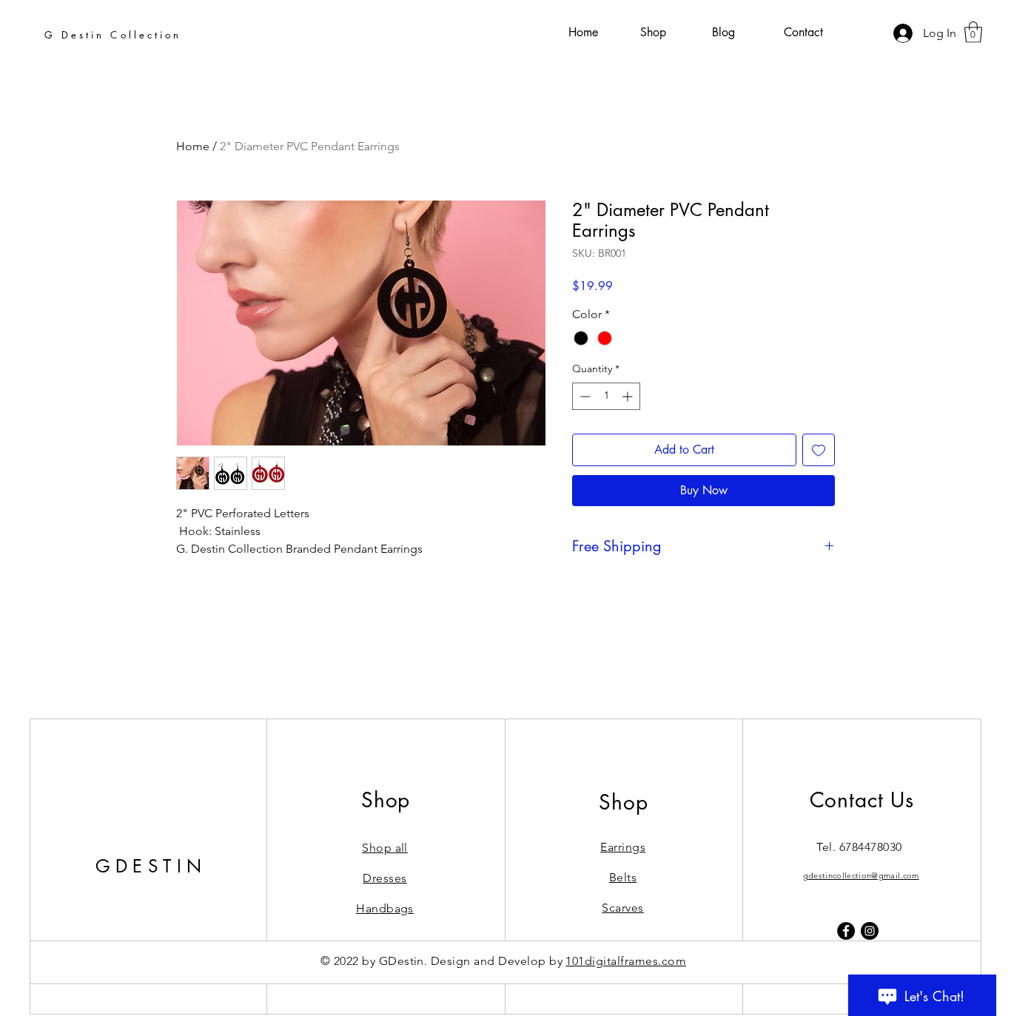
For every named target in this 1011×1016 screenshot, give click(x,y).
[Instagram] (870, 931)
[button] (973, 32)
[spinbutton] (606, 396)
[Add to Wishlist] (818, 450)
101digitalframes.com (625, 961)
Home (192, 146)
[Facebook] (846, 931)
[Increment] (628, 396)
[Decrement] (583, 396)
